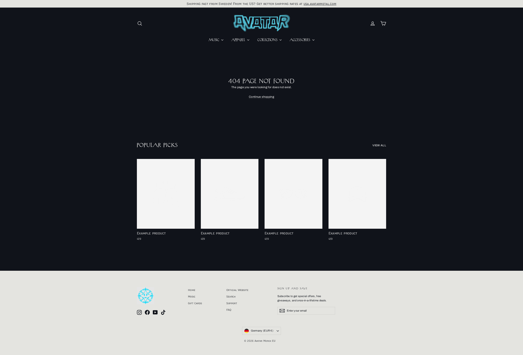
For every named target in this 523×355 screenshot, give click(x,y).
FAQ (228, 309)
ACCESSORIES (300, 40)
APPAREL (238, 40)
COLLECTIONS (267, 40)
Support (231, 303)
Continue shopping (261, 96)
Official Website (237, 290)
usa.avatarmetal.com (320, 4)
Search (231, 296)
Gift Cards (195, 303)
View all (379, 145)
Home (191, 290)
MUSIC (214, 40)
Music (192, 296)
